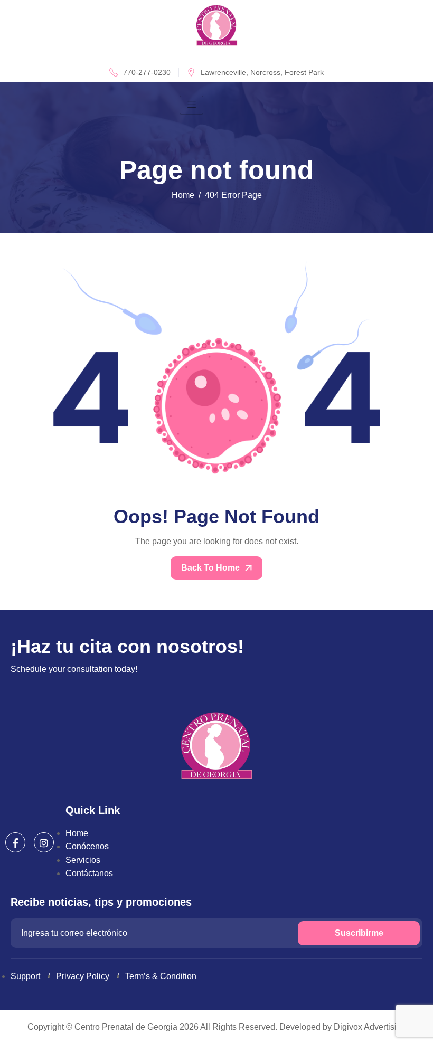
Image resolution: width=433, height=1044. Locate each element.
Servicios (82, 860)
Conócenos (87, 846)
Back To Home (211, 567)
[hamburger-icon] (191, 105)
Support (25, 976)
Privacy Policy (82, 976)
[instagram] (44, 842)
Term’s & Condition (160, 976)
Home (76, 833)
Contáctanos (89, 873)
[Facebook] (15, 842)
